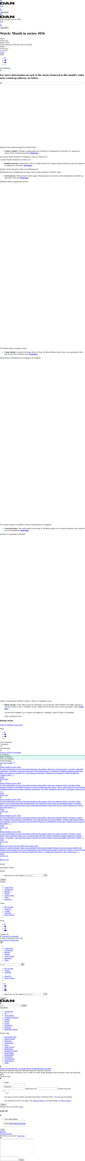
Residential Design (11, 1051)
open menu (4, 12)
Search (24, 1005)
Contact (7, 911)
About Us (7, 909)
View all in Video (6, 763)
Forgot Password (6, 1134)
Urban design (9, 1061)
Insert (21, 1160)
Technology (8, 1057)
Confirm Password (64, 1089)
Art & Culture (9, 895)
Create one (21, 1136)
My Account (8, 907)
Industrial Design (10, 1037)
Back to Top (4, 860)
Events (6, 1023)
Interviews (8, 899)
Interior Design (9, 1039)
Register (3, 1132)
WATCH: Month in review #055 (11, 725)
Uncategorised (9, 1059)
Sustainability (9, 1055)
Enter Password (30, 1089)
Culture (7, 1019)
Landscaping (8, 1043)
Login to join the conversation (10, 752)
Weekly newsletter (6, 1069)
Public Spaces (9, 1047)
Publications (8, 1049)
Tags (1, 6)
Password (7, 1087)
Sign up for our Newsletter (13, 875)
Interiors (7, 891)
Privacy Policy (9, 915)
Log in (21, 1107)
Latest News (8, 887)
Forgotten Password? (18, 1123)
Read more (34, 153)
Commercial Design (11, 1017)
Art (5, 1013)
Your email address (11, 1119)
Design (6, 893)
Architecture (8, 889)
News (6, 1045)
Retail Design (9, 1053)
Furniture (7, 1027)
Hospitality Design (10, 1029)
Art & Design (9, 1015)
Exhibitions (8, 1025)
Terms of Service (39, 1101)
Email (6, 1082)
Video (2, 53)
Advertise (7, 913)
